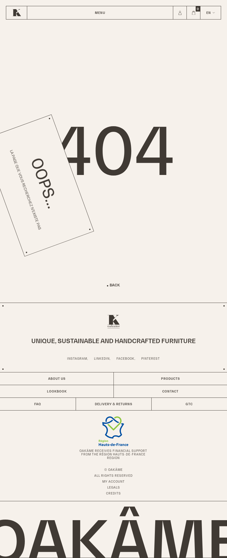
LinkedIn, (102, 358)
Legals (113, 487)
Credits (113, 493)
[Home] (16, 12)
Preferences (65, 540)
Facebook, (125, 358)
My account (113, 481)
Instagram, (77, 358)
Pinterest (150, 358)
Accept (26, 540)
